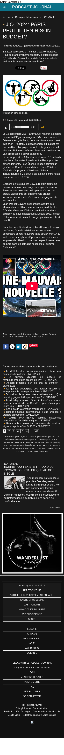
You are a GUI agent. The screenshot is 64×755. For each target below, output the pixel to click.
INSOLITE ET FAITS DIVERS (49, 448)
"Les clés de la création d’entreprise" (25, 408)
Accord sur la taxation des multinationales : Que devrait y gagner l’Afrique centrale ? (32, 396)
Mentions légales (32, 677)
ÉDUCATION (52, 440)
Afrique (32, 633)
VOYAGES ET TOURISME (28, 451)
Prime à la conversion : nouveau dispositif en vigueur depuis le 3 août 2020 (32, 425)
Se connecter (32, 696)
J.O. (5, 336)
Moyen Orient (32, 638)
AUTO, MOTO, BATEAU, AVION (15, 448)
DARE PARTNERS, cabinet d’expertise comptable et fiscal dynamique (32, 419)
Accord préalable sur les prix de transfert (31, 382)
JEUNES (33, 448)
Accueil (6, 17)
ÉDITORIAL (10, 437)
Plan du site (32, 682)
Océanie (32, 653)
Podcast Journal (32, 7)
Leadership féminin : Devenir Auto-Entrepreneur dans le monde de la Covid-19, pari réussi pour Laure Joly (32, 403)
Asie (32, 643)
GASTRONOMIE (52, 442)
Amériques (32, 648)
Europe (44, 334)
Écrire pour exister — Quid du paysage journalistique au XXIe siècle (29, 470)
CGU (32, 672)
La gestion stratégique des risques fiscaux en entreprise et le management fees (32, 390)
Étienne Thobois (31, 334)
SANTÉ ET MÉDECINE (35, 442)
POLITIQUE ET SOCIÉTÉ (26, 437)
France (52, 334)
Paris (34, 336)
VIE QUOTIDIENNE (12, 445)
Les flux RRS (32, 691)
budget (13, 334)
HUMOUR (44, 451)
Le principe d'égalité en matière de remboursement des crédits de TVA (32, 378)
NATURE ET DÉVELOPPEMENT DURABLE (32, 595)
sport (40, 336)
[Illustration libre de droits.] (32, 76)
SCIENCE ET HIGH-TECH (14, 442)
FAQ (32, 686)
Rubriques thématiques (26, 17)
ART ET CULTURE (38, 440)
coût (20, 334)
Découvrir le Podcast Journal (32, 663)
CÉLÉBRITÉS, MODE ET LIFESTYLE (36, 445)
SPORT (56, 445)
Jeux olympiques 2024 (19, 336)
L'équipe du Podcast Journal (32, 667)
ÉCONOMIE (49, 17)
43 (36, 431)
